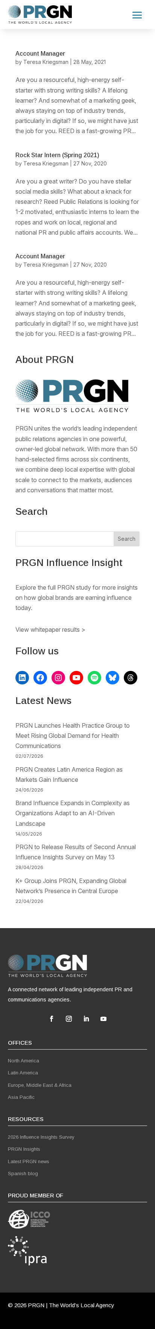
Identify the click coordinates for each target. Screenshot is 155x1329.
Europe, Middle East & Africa (39, 1085)
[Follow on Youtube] (103, 1019)
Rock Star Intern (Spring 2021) (57, 155)
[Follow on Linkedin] (86, 1019)
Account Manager (40, 53)
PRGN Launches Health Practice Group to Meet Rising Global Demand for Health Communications (72, 735)
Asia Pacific (21, 1097)
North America (23, 1061)
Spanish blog (23, 1173)
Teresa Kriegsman (45, 62)
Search (126, 539)
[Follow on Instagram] (69, 1019)
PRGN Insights (24, 1149)
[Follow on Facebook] (52, 1019)
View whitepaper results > (50, 629)
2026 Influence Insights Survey (41, 1137)
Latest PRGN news (28, 1161)
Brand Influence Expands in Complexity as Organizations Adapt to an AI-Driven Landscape (72, 813)
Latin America (23, 1073)
